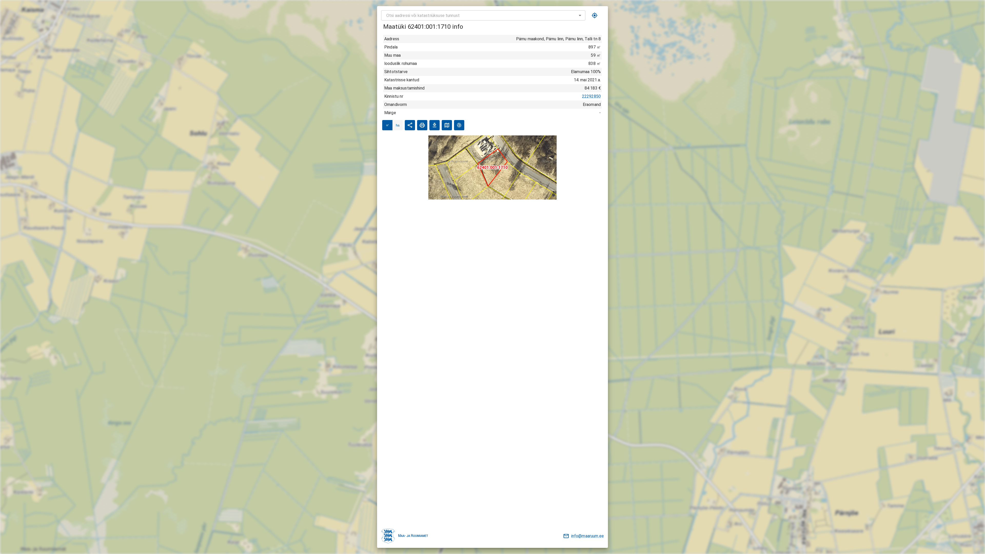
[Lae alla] (434, 125)
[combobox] (483, 15)
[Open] (580, 15)
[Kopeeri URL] (410, 125)
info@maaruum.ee (587, 535)
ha (397, 125)
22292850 (591, 96)
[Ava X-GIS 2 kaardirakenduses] (459, 125)
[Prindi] (422, 125)
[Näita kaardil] (447, 125)
